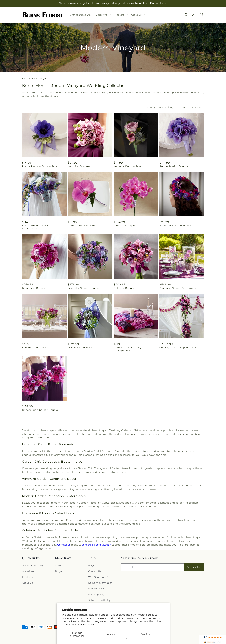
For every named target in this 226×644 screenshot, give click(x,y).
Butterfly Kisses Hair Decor (176, 225)
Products (27, 577)
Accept (111, 634)
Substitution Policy (99, 600)
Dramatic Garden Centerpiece (178, 288)
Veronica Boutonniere (127, 166)
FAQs (91, 565)
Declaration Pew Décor (82, 347)
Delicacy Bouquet (125, 288)
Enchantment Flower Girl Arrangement (38, 227)
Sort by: (151, 107)
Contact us (63, 544)
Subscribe (194, 567)
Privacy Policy (85, 624)
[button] (102, 14)
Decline (145, 634)
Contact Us (94, 571)
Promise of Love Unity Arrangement (127, 349)
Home (25, 78)
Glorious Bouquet (125, 225)
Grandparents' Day (33, 565)
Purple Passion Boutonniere (39, 166)
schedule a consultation (96, 544)
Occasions (28, 571)
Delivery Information (100, 582)
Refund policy (96, 594)
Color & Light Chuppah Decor (177, 347)
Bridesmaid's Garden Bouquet (41, 409)
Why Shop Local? (98, 577)
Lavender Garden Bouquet (84, 288)
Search (59, 565)
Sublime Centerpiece (35, 347)
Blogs (58, 571)
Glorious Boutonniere (81, 225)
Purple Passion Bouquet (174, 166)
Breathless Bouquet (34, 288)
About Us (27, 582)
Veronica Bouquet (79, 166)
